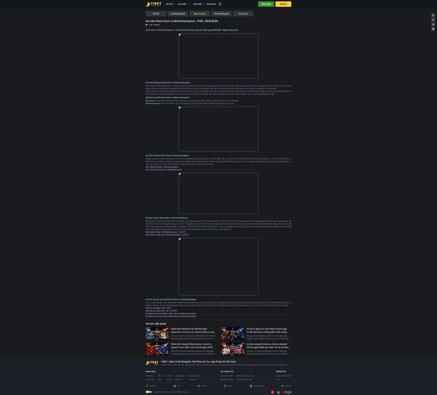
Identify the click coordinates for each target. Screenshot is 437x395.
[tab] (156, 13)
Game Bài (192, 379)
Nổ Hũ (169, 376)
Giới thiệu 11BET (227, 376)
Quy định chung (227, 379)
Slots (159, 379)
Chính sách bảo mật (244, 379)
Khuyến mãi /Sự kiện (283, 376)
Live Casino (150, 379)
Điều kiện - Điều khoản (245, 376)
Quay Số (178, 379)
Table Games (180, 376)
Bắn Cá (160, 376)
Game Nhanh (194, 376)
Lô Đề (169, 379)
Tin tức (278, 379)
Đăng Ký (283, 4)
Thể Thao (149, 376)
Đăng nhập (266, 4)
